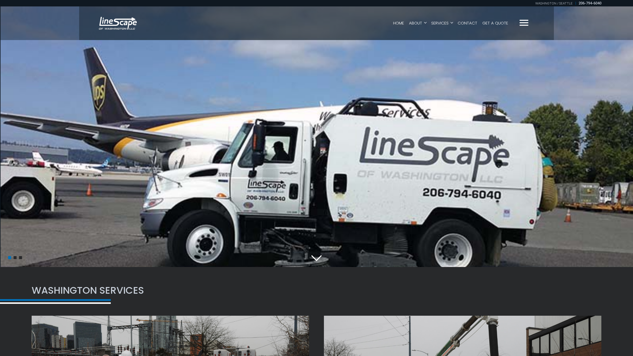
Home (398, 23)
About (415, 23)
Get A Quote (495, 23)
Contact (467, 23)
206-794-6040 (590, 3)
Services (440, 23)
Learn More (339, 178)
